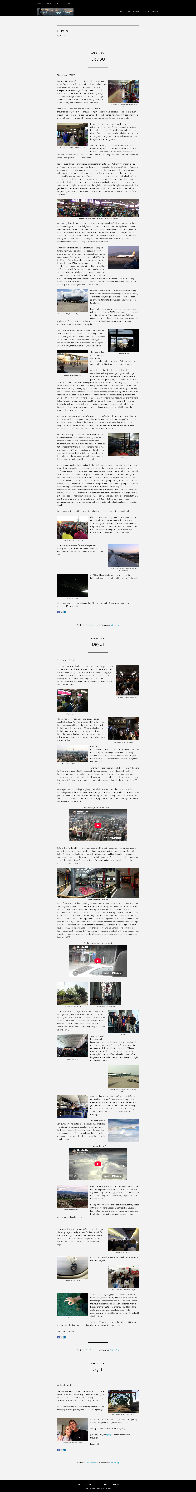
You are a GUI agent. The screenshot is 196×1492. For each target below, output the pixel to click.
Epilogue (109, 1435)
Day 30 (98, 59)
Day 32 (98, 1369)
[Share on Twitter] (61, 612)
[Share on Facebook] (58, 612)
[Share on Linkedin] (64, 612)
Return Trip (114, 625)
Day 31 (98, 644)
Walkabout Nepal (55, 12)
